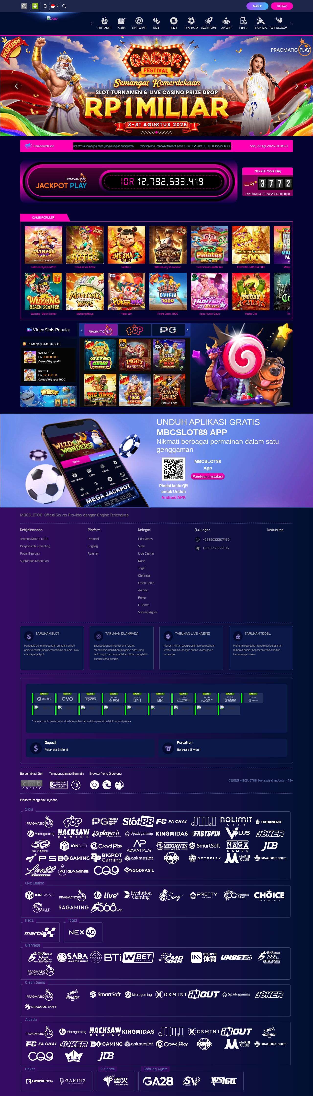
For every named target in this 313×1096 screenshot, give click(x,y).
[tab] (101, 330)
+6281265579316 (216, 548)
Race (156, 28)
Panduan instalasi (208, 476)
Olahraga (191, 28)
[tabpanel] (156, 86)
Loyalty (93, 546)
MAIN (46, 245)
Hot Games (104, 28)
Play (78, 186)
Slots (121, 28)
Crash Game (209, 28)
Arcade (226, 28)
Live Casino (139, 28)
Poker (243, 28)
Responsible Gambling (35, 546)
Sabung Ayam (278, 28)
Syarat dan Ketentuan (34, 561)
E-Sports (261, 28)
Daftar (282, 6)
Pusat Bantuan (30, 553)
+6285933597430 (216, 539)
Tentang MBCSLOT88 (34, 539)
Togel (174, 28)
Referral (93, 553)
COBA (103, 350)
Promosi (93, 539)
